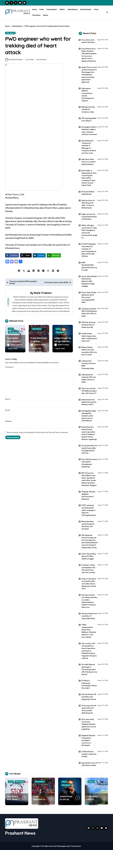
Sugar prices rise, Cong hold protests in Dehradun (89, 216)
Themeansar (76, 846)
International (51, 9)
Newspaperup (62, 846)
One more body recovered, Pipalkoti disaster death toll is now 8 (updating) (89, 724)
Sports (45, 15)
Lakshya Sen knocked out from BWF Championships (89, 364)
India (41, 9)
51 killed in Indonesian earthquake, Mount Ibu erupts (89, 684)
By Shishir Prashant (16, 59)
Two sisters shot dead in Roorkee (13, 341)
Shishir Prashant (43, 293)
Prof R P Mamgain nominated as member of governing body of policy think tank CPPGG (89, 250)
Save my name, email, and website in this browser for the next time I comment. (37, 432)
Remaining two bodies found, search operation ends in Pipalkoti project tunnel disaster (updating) (89, 433)
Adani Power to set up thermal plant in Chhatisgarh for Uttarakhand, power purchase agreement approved (89, 74)
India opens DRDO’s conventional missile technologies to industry (88, 94)
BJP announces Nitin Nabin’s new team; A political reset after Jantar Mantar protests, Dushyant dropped (89, 479)
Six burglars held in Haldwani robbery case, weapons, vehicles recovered (89, 130)
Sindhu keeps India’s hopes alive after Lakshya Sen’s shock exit (89, 337)
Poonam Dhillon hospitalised (88, 192)
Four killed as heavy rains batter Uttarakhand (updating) (89, 463)
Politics (62, 9)
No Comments (41, 59)
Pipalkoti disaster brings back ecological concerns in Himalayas (89, 740)
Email (8, 410)
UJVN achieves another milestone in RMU (89, 754)
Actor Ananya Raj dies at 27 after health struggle (89, 556)
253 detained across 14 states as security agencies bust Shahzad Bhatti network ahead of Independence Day (90, 541)
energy (58, 329)
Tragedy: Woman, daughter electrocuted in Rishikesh (89, 495)
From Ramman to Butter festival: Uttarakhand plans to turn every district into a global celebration (89, 55)
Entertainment (85, 9)
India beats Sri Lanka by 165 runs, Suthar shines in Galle (89, 378)
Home (34, 9)
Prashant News (20, 833)
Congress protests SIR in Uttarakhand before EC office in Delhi (89, 312)
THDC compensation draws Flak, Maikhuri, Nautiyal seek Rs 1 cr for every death (89, 631)
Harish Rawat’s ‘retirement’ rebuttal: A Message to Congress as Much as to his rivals (89, 147)
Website (8, 421)
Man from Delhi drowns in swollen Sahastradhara (89, 161)
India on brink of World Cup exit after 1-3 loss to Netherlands (88, 204)
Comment (9, 367)
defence (91, 781)
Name (8, 399)
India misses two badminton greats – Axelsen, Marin (89, 402)
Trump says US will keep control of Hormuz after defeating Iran (89, 709)
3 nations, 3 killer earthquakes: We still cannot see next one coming (88, 568)
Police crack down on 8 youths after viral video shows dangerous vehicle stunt (89, 584)
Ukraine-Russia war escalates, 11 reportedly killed (89, 615)
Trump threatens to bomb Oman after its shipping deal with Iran (89, 449)
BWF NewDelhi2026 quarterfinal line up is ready (89, 266)
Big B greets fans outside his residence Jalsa (88, 109)
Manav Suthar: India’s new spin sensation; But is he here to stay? (89, 351)
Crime (96, 9)
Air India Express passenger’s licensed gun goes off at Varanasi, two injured (89, 669)
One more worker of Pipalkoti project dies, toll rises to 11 (89, 390)
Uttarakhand (72, 9)
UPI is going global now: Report (89, 119)
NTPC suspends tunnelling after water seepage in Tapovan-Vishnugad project (89, 510)
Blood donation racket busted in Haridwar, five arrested (88, 525)
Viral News (36, 15)
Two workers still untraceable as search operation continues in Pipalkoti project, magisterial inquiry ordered (89, 650)
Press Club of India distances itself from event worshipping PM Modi (89, 297)
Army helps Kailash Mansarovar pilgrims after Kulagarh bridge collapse (89, 281)
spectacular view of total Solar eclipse (89, 764)
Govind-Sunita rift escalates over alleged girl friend (89, 696)
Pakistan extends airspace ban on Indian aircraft (88, 324)
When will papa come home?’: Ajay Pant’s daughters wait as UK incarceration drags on (89, 231)
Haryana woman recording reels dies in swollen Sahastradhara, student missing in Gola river (89, 601)
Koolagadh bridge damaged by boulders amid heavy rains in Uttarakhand (89, 416)
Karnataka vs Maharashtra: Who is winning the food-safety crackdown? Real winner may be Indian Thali (89, 177)
